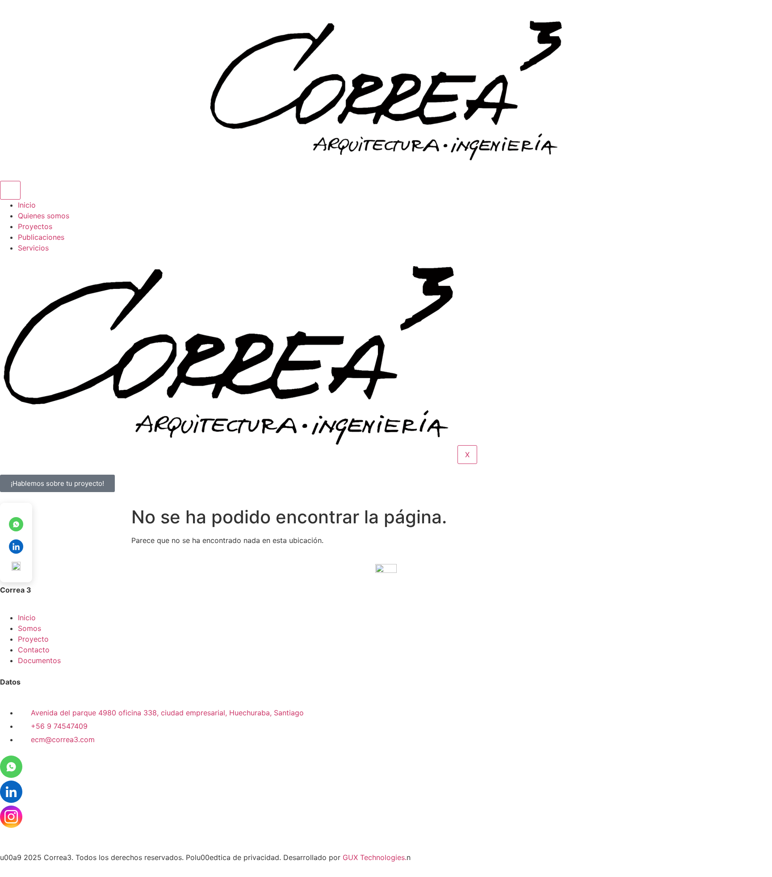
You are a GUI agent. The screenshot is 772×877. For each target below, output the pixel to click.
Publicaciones (41, 237)
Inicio (27, 204)
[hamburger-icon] (10, 190)
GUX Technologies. (375, 857)
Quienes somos (43, 215)
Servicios (33, 247)
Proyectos (35, 226)
